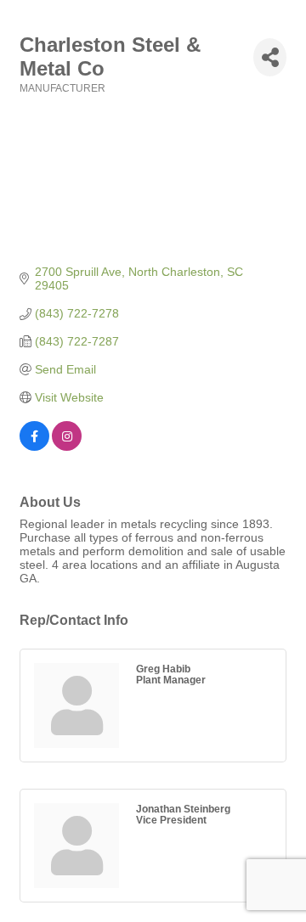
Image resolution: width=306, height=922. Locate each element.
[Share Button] (269, 57)
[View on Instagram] (67, 446)
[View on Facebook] (34, 446)
